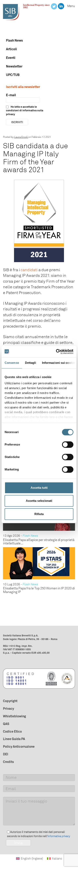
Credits (8, 762)
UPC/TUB (13, 75)
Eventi (10, 58)
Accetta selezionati (39, 500)
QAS (6, 724)
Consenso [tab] (12, 362)
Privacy (8, 708)
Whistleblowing (14, 716)
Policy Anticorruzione (19, 746)
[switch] (67, 444)
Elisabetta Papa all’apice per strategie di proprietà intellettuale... (38, 541)
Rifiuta (39, 514)
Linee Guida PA (14, 739)
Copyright (10, 701)
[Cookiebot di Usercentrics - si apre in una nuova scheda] (56, 351)
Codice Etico (12, 731)
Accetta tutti (39, 487)
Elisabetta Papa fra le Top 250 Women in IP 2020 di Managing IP (39, 590)
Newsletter (14, 66)
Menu (71, 6)
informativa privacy (59, 836)
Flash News (14, 40)
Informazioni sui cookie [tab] (58, 362)
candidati (29, 269)
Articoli (11, 49)
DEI (5, 754)
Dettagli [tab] (30, 362)
